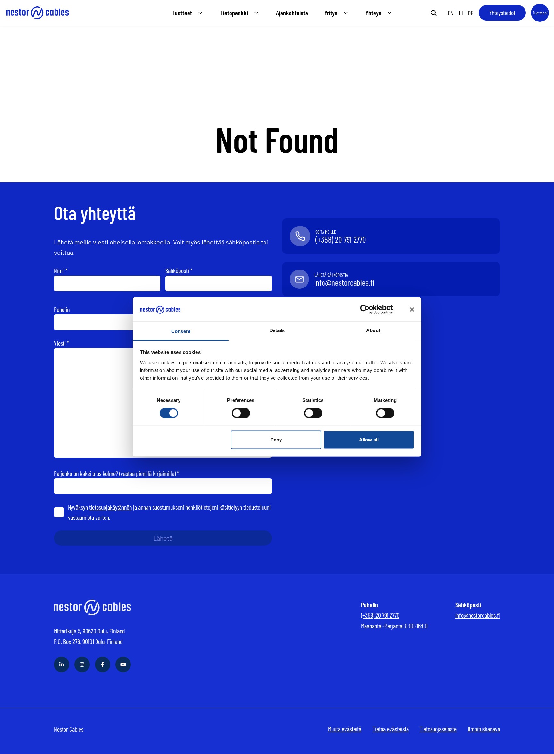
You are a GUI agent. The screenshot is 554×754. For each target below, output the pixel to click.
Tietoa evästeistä (391, 729)
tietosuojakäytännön (110, 507)
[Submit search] (433, 12)
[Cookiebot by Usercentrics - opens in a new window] (370, 309)
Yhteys (373, 13)
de (471, 13)
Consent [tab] (180, 331)
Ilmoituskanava (484, 729)
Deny (276, 439)
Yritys (330, 13)
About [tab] (373, 330)
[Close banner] (412, 309)
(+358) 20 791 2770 (380, 615)
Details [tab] (277, 330)
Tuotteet (182, 13)
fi (461, 13)
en (451, 13)
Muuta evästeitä (344, 729)
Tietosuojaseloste (438, 729)
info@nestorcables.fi (477, 615)
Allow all (369, 439)
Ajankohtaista (292, 13)
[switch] (241, 413)
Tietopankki (234, 13)
